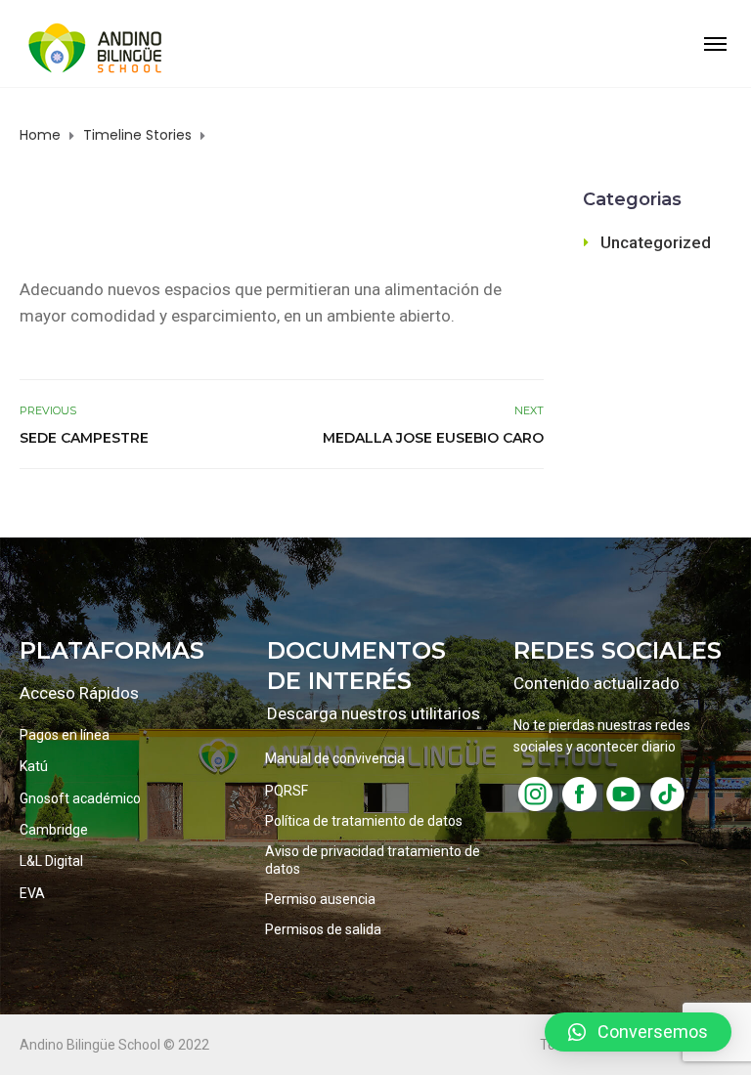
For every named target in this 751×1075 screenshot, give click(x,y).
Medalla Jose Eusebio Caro (433, 438)
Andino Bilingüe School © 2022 (114, 1045)
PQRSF (286, 790)
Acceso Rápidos (79, 693)
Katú (34, 766)
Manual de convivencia (335, 758)
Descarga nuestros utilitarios (373, 713)
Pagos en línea (65, 735)
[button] (638, 1032)
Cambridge (54, 830)
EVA (32, 893)
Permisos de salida (323, 929)
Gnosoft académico (80, 798)
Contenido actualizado (596, 683)
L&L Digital (51, 861)
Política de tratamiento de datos (364, 821)
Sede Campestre (84, 438)
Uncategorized (655, 242)
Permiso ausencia (320, 899)
